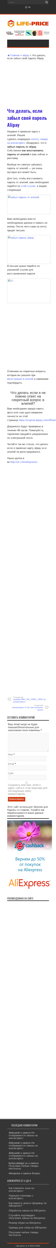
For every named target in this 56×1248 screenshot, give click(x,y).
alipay (26, 55)
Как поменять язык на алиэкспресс (21, 1189)
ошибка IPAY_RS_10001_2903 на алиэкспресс (29, 699)
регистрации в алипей (20, 379)
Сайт (11, 773)
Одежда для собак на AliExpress (28, 1227)
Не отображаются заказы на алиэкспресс (23, 1135)
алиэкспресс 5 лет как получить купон (27, 707)
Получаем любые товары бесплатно (23, 1167)
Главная (15, 55)
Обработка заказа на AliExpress (27, 1210)
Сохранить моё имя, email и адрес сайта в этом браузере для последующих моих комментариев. (27, 789)
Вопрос (36, 1173)
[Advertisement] (28, 82)
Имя (10, 754)
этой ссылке (28, 186)
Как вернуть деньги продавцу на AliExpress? (27, 1204)
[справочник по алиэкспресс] (28, 25)
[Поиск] (47, 2)
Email (11, 763)
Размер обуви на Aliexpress (25, 1222)
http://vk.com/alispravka (23, 462)
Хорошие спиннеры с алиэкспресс (21, 1197)
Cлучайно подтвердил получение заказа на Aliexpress (27, 1216)
